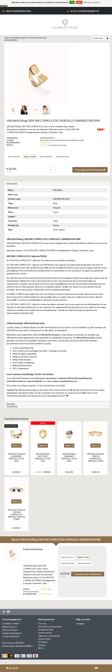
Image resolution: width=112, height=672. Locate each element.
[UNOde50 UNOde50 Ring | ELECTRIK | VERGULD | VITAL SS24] (43, 433)
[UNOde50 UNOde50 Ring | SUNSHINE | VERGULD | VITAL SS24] (69, 433)
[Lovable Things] (64, 23)
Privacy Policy (44, 639)
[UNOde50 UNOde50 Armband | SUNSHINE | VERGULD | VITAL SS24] (16, 433)
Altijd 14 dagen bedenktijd (84, 11)
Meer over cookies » (92, 2)
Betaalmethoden (46, 629)
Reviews (11, 403)
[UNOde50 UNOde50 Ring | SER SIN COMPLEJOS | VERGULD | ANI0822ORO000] (13, 109)
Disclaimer (43, 642)
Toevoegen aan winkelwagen (89, 169)
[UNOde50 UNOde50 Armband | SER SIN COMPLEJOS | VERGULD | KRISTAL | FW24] (16, 489)
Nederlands (98, 38)
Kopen (15, 445)
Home (6, 38)
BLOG (41, 648)
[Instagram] (8, 612)
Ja (72, 2)
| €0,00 (13, 668)
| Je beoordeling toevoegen (57, 145)
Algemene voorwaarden (49, 636)
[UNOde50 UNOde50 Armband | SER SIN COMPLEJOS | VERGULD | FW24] (95, 433)
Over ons (42, 623)
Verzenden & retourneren (50, 626)
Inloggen (80, 623)
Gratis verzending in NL (18, 11)
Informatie (12, 183)
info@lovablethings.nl (12, 633)
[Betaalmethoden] (20, 656)
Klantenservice (45, 632)
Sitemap (42, 645)
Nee (79, 2)
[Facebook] (4, 612)
